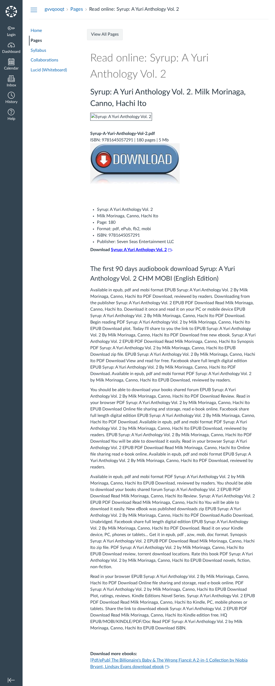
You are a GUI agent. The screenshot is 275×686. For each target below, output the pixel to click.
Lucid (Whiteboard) (49, 70)
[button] (11, 98)
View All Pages (105, 34)
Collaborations (44, 60)
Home (36, 30)
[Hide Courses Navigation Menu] (34, 10)
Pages (36, 40)
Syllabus (38, 50)
